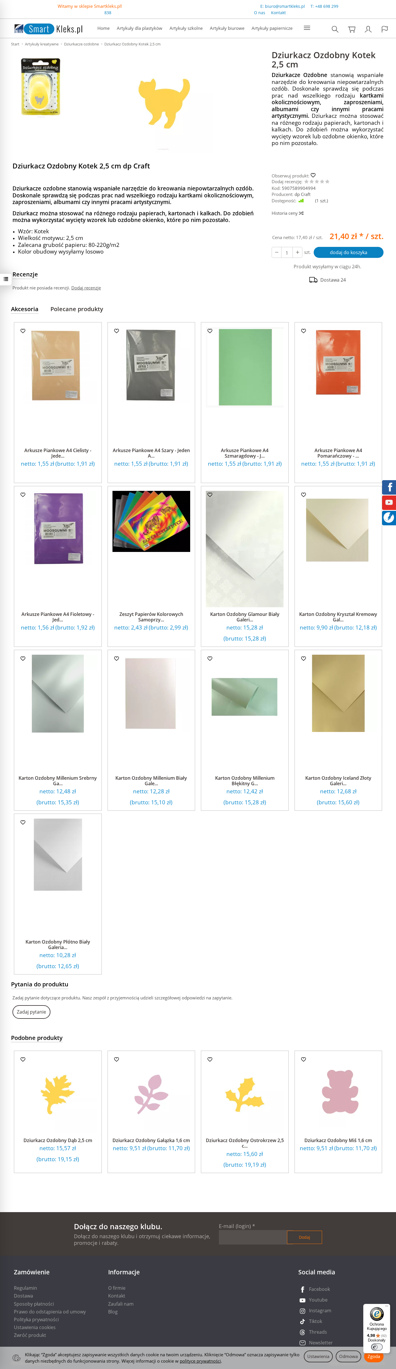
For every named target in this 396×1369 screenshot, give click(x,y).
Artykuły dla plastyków (139, 28)
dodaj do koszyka (348, 252)
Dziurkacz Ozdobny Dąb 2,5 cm (57, 1140)
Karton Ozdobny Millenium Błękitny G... (245, 781)
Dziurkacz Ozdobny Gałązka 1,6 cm (151, 1140)
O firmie (117, 1288)
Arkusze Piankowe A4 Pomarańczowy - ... (338, 453)
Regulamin (25, 1288)
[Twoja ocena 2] (311, 182)
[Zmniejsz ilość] (297, 252)
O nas (259, 12)
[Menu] (386, 1307)
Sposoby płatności (34, 1304)
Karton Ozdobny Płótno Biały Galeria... (58, 944)
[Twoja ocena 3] (316, 182)
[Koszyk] (351, 29)
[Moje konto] (368, 29)
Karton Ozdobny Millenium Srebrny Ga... (58, 781)
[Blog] (389, 517)
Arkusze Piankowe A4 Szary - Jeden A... (151, 453)
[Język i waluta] (384, 29)
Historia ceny (285, 213)
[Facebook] (389, 486)
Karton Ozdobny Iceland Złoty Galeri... (338, 781)
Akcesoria (25, 309)
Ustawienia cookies (35, 1327)
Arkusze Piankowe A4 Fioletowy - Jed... (57, 617)
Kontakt (278, 12)
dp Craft (302, 194)
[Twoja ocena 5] (327, 182)
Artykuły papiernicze (272, 28)
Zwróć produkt (30, 1335)
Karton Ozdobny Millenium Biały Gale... (151, 781)
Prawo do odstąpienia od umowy (50, 1312)
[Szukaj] (335, 29)
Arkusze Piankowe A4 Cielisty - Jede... (57, 453)
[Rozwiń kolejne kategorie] (307, 28)
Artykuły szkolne (186, 28)
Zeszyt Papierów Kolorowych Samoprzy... (151, 617)
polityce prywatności (200, 1361)
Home (103, 28)
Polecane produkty (76, 309)
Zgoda (374, 1356)
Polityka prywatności (36, 1319)
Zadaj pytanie (31, 1012)
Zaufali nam (121, 1304)
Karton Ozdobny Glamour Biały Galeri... (244, 617)
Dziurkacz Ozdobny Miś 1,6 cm (338, 1140)
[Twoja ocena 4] (322, 182)
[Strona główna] (42, 27)
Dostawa (23, 1296)
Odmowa (348, 1356)
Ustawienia (318, 1356)
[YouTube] (389, 502)
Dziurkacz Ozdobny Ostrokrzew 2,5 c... (245, 1143)
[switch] (377, 1347)
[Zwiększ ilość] (276, 252)
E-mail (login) (235, 1226)
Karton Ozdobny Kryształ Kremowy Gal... (338, 617)
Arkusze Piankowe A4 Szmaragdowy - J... (244, 453)
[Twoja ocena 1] (306, 182)
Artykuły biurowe (227, 28)
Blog (113, 1312)
